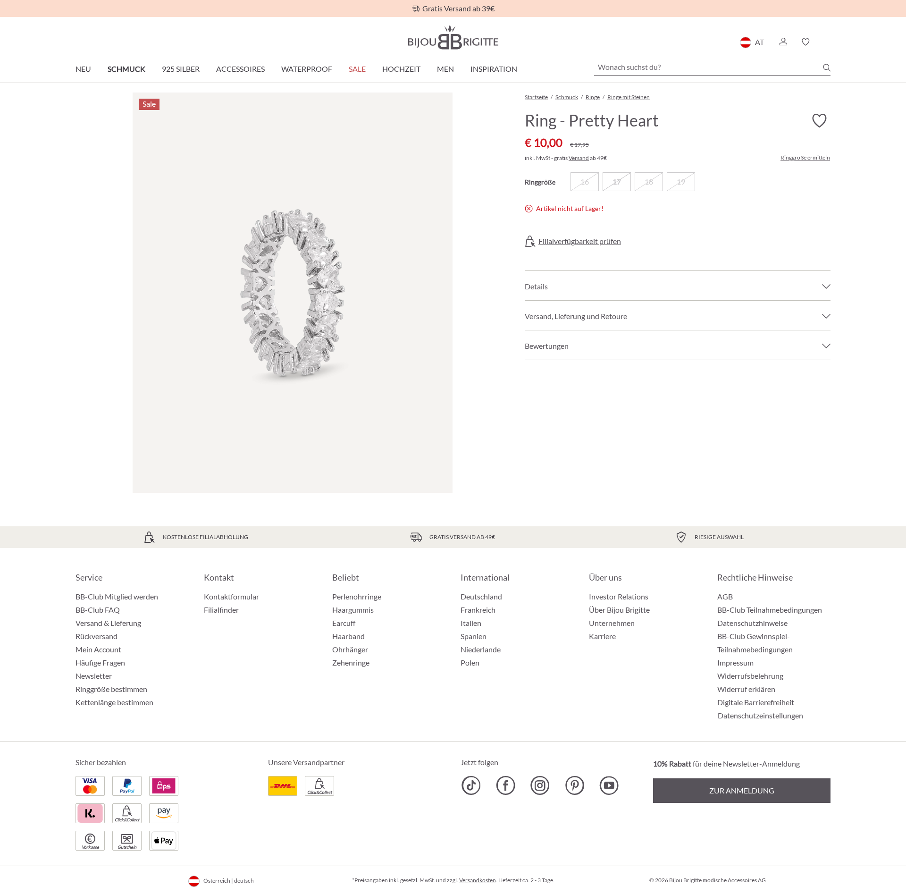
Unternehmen (612, 622)
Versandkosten (477, 880)
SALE (357, 68)
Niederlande (481, 649)
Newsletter (94, 675)
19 (681, 181)
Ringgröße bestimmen (111, 688)
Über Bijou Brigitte (619, 609)
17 (616, 181)
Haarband (348, 636)
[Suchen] (826, 67)
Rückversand (96, 636)
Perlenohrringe (356, 596)
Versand (579, 157)
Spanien (474, 636)
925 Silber (181, 68)
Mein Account (98, 649)
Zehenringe (350, 662)
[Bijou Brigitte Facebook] (505, 785)
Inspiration (493, 68)
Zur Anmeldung (741, 790)
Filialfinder (221, 609)
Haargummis (353, 609)
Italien (471, 622)
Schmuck (126, 68)
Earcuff (343, 622)
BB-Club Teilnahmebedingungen (769, 609)
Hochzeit (401, 68)
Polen (470, 662)
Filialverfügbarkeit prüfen (579, 241)
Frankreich (478, 609)
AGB (725, 596)
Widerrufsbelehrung (750, 675)
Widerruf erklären (746, 688)
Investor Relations (618, 596)
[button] (783, 42)
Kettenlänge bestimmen (114, 702)
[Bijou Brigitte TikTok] (471, 785)
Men (445, 68)
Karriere (602, 636)
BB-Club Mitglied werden (117, 596)
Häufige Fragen (100, 662)
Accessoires (240, 68)
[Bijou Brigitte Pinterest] (574, 785)
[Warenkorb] (827, 42)
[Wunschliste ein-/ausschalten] (819, 121)
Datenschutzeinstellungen (760, 715)
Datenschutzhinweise (752, 622)
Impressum (735, 662)
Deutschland (481, 596)
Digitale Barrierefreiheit (755, 702)
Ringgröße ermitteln (805, 157)
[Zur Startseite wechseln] (453, 37)
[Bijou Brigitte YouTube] (609, 785)
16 (584, 181)
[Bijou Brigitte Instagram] (540, 785)
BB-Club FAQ (98, 609)
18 (649, 181)
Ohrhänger (350, 649)
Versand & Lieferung (108, 622)
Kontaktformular (231, 596)
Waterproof (306, 68)
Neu (83, 68)
